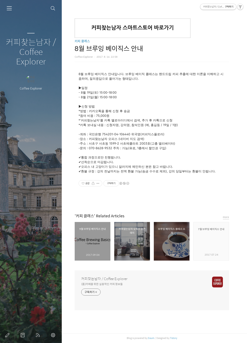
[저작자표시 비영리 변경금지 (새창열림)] (124, 183)
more (226, 217)
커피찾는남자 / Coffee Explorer (31, 52)
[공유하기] (93, 183)
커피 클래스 (82, 41)
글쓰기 (8, 335)
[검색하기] (53, 8)
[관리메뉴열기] (240, 7)
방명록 (23, 335)
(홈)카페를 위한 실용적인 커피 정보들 (102, 284)
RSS (38, 335)
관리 (53, 335)
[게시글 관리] (98, 183)
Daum (151, 338)
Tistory (173, 338)
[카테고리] (9, 8)
